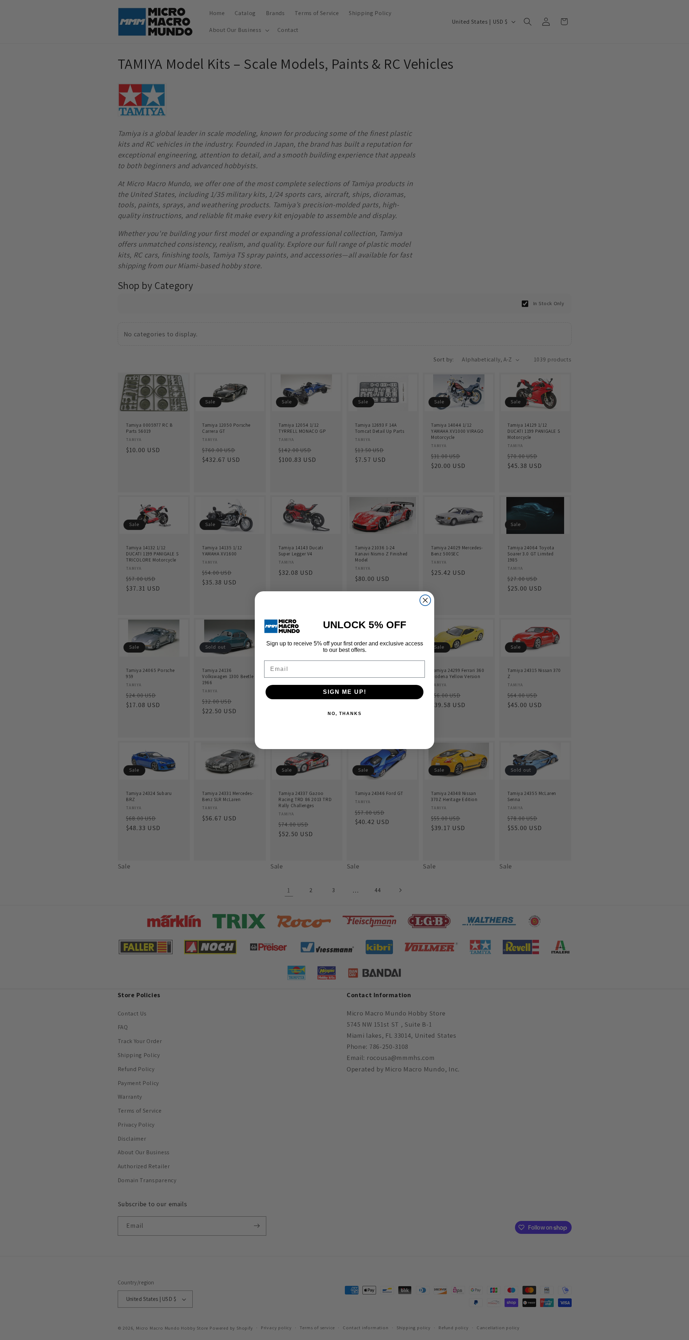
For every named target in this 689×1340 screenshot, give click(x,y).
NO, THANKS (345, 713)
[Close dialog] (425, 600)
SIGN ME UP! (344, 692)
